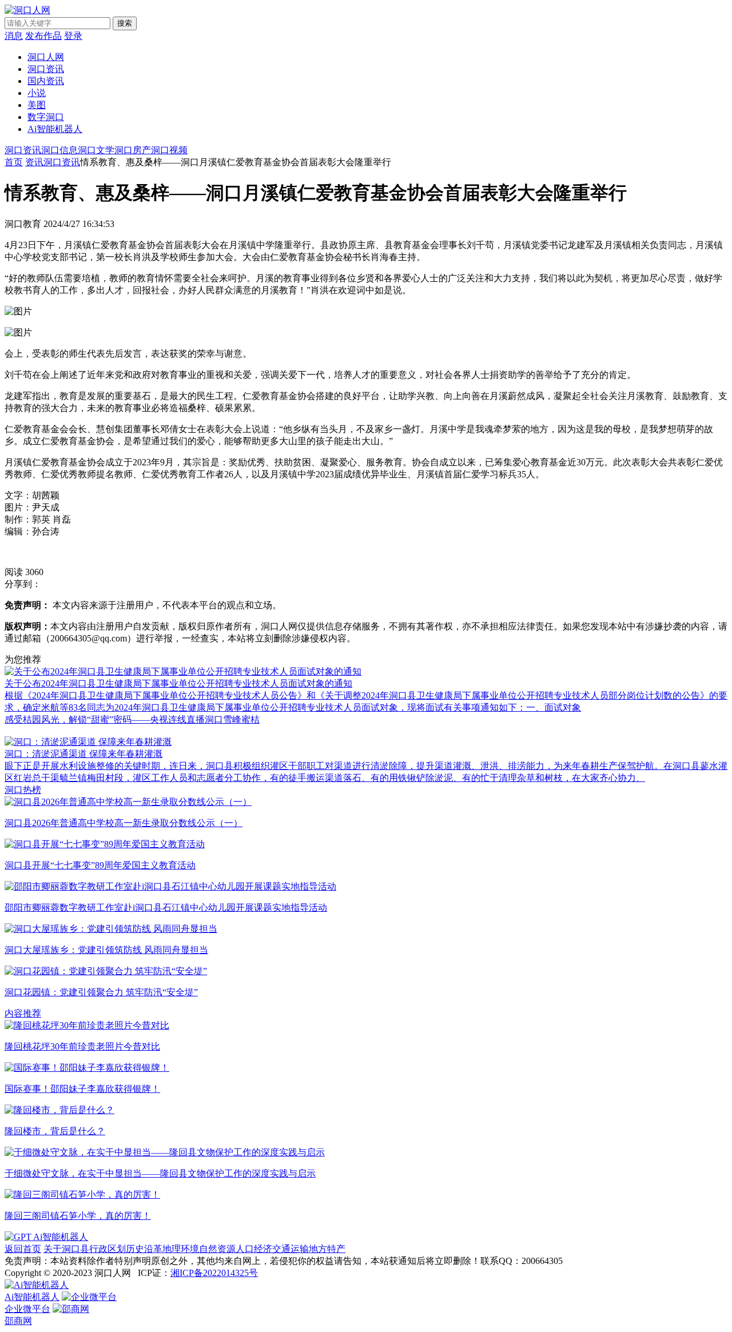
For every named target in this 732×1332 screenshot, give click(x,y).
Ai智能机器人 (54, 129)
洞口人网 (45, 57)
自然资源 (217, 1249)
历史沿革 (144, 1249)
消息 (14, 36)
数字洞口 (45, 117)
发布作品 (43, 36)
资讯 (34, 162)
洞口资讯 (45, 69)
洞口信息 (59, 150)
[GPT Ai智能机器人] (46, 1237)
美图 (36, 105)
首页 (14, 162)
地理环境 (180, 1249)
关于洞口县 (66, 1249)
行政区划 (107, 1249)
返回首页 (23, 1249)
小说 (36, 93)
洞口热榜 (23, 790)
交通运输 (290, 1249)
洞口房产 (132, 150)
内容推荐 (23, 1013)
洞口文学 (96, 150)
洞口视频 (169, 150)
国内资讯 (45, 81)
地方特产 (327, 1249)
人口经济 (254, 1249)
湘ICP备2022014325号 (214, 1273)
